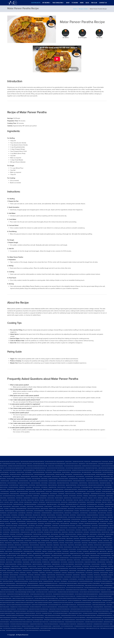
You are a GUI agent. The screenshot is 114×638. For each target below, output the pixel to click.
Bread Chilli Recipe (79, 495)
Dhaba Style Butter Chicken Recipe (62, 517)
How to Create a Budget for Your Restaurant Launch (69, 604)
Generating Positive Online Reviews (47, 613)
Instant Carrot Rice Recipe (53, 493)
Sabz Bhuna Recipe (18, 519)
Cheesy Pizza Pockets (8, 517)
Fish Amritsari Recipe (86, 551)
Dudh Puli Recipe (91, 489)
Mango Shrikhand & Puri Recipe (99, 506)
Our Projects (35, 2)
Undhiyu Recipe (29, 572)
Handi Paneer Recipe (58, 579)
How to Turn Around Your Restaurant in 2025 (54, 604)
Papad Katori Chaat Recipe (96, 538)
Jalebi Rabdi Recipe (9, 549)
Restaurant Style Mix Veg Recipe (97, 487)
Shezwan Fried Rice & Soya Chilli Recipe (27, 474)
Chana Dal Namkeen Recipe (89, 476)
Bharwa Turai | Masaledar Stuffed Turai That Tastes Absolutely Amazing (55, 463)
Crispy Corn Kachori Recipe (78, 564)
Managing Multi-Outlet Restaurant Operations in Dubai (16, 587)
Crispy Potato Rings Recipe (47, 525)
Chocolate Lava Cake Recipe (32, 566)
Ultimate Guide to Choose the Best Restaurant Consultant (43, 626)
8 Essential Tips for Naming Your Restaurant (38, 617)
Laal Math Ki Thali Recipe (56, 506)
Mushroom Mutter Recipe (8, 542)
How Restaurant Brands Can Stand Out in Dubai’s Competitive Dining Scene (76, 589)
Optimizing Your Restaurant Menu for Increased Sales (68, 615)
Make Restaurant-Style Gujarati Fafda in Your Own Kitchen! (67, 525)
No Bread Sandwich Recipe (92, 495)
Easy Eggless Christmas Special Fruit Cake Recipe (77, 553)
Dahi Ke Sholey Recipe (28, 472)
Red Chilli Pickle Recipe (19, 534)
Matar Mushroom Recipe (71, 572)
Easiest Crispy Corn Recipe (28, 502)
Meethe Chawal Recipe (48, 472)
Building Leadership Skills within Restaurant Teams (18, 619)
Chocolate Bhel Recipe (50, 566)
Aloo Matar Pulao (35, 502)
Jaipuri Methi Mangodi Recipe (17, 549)
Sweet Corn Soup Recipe (109, 534)
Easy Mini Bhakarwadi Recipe (30, 489)
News (81, 2)
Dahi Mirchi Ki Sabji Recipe (47, 476)
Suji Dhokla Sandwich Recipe (72, 502)
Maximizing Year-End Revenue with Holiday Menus (84, 604)
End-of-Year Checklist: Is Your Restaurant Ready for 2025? (39, 604)
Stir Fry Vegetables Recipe (26, 536)
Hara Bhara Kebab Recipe (97, 579)
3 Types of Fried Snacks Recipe (92, 519)
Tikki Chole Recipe (8, 523)
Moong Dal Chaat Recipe (103, 557)
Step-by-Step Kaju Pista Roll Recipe (48, 581)
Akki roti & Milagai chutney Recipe (68, 510)
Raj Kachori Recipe (76, 538)
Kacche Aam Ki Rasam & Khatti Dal (62, 508)
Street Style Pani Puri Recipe (104, 521)
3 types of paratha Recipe (82, 536)
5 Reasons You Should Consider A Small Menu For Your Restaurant (34, 615)
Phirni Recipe (89, 538)
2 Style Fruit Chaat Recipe (72, 570)
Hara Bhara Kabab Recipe (91, 549)
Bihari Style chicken (39, 519)
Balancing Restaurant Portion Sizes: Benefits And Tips (104, 615)
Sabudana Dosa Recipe (83, 504)
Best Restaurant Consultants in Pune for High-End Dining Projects (25, 602)
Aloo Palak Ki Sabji (107, 506)
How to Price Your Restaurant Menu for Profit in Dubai (57, 589)
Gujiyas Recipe (2, 551)
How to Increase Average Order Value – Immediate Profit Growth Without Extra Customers (80, 581)
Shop (67, 2)
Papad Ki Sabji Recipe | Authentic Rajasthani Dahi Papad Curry (104, 470)
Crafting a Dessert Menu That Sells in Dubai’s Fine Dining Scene (94, 585)
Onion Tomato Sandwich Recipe (38, 506)
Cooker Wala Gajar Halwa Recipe (106, 491)
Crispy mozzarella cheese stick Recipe (56, 555)
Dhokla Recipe (2, 564)
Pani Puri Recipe (109, 538)
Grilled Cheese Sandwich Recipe (18, 551)
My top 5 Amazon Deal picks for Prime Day (32, 630)
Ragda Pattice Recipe (90, 570)
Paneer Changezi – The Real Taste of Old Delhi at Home (24, 463)
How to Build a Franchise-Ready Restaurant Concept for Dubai (35, 585)
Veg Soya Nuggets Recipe (43, 495)
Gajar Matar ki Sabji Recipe (66, 472)
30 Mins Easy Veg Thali (84, 521)
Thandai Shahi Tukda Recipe (37, 534)
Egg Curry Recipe (23, 553)
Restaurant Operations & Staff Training (21, 583)
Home (75, 9)
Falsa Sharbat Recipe (65, 579)
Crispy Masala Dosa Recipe (47, 564)
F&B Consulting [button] (58, 2)
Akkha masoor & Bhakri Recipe (64, 523)
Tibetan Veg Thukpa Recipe (103, 517)
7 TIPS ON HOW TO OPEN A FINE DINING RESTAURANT (31, 628)
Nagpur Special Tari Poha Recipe (47, 489)
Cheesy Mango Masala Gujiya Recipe (94, 557)
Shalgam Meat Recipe (58, 536)
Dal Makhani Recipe (22, 572)
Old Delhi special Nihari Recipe (85, 540)
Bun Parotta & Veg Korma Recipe (9, 510)
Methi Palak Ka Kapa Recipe (98, 478)
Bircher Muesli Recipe (80, 568)
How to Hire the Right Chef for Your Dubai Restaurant (41, 589)
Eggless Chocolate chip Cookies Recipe (14, 553)
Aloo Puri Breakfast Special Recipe (92, 504)
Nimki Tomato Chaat (95, 517)
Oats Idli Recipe (107, 519)
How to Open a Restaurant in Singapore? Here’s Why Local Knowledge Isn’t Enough (46, 598)
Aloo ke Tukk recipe (19, 570)
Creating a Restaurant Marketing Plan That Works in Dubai (9, 589)
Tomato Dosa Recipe (98, 502)
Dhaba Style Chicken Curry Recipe (11, 555)
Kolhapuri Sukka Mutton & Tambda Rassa (89, 474)
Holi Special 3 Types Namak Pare (58, 510)
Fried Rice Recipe (59, 551)
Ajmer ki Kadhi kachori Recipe (103, 510)
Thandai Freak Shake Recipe (13, 579)
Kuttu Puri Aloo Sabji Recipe (104, 572)
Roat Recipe (40, 476)
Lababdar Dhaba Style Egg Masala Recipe (29, 470)
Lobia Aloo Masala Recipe (61, 504)
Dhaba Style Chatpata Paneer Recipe (22, 555)
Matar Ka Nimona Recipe (54, 534)
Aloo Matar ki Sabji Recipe (48, 506)
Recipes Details (83, 9)
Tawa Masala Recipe (55, 525)
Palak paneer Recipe (61, 540)
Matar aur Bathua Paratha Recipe (86, 472)
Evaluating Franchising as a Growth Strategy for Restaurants (35, 619)
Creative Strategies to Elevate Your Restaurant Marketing (101, 611)
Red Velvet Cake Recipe (40, 538)
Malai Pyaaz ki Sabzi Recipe (20, 495)
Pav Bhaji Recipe (79, 534)
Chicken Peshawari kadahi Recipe (19, 557)
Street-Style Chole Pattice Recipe (25, 476)
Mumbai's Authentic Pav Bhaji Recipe (8, 581)
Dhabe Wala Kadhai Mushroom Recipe (39, 474)
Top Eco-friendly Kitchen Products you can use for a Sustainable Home (15, 630)
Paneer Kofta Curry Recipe (10, 478)
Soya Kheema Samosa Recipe (50, 474)
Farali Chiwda (52, 519)
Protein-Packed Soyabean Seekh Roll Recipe (70, 489)
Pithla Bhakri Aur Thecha (52, 508)
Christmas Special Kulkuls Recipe (94, 555)
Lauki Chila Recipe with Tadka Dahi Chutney (9, 495)
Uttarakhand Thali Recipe (34, 476)
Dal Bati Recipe (19, 564)
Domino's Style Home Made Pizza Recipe (90, 553)
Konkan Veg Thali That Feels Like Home (72, 463)
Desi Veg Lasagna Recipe (22, 523)
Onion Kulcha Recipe (77, 540)
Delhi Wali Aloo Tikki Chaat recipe (28, 570)
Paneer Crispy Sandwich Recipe (105, 476)
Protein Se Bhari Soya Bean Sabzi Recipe (38, 463)
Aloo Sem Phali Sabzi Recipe (5, 491)
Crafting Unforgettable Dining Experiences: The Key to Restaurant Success (58, 611)
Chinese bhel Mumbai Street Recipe (106, 555)
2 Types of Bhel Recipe (31, 525)
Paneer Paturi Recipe (41, 523)
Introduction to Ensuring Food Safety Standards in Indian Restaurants (25, 613)
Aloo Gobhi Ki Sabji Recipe (55, 570)
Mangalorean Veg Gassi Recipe (69, 491)
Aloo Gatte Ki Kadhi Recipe (101, 495)
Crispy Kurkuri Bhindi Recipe (56, 564)
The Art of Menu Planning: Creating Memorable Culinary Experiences (13, 628)
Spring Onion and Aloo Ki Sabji (81, 506)
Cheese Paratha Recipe (25, 568)
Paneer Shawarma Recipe (71, 517)
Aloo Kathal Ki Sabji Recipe (65, 506)
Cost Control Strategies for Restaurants (15, 626)
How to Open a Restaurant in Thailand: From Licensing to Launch (66, 596)
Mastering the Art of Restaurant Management (28, 626)
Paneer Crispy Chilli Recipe (36, 540)
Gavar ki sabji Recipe (101, 504)
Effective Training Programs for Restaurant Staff (68, 619)
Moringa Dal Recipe (69, 487)
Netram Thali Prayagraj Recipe (107, 487)
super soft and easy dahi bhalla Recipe (5, 536)
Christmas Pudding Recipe (6, 566)
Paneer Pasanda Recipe (48, 523)
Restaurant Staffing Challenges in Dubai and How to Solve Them (56, 587)
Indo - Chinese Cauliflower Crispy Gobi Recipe (67, 564)
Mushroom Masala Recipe (73, 523)
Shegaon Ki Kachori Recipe (44, 508)
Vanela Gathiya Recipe (44, 487)
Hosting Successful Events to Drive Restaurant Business (94, 617)
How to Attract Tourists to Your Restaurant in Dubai (107, 587)
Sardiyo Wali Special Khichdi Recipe (76, 472)
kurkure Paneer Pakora (64, 502)
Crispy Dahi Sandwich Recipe (5, 474)
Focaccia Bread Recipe (65, 551)
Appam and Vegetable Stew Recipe (32, 523)
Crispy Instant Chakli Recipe (16, 476)
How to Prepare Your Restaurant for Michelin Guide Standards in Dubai (16, 585)
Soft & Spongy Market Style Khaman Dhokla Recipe (64, 470)
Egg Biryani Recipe (29, 553)
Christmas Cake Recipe (51, 579)
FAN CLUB (94, 2)
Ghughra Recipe (44, 551)
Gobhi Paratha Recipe (38, 551)
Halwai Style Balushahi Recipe (100, 549)
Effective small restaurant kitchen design (97, 619)
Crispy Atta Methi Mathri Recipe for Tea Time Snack (98, 493)
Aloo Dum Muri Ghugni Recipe (4, 472)
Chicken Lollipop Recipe (28, 557)
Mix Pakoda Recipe (55, 542)
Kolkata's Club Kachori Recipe (61, 487)
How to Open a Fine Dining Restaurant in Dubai (74, 600)
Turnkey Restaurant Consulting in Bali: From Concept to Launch (97, 589)
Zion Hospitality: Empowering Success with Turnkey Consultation (83, 626)
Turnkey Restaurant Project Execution (33, 583)
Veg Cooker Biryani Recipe (52, 521)
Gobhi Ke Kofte (2, 517)
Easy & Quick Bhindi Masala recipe (18, 504)
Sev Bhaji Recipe (85, 495)
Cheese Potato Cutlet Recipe (89, 579)
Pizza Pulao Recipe (110, 523)
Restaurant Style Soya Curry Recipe (52, 504)
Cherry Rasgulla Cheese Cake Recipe (15, 568)
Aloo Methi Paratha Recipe (10, 489)
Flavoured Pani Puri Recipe (3, 579)
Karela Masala (16, 502)
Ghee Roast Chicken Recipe (51, 551)
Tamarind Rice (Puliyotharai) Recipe (39, 510)
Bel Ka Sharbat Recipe (73, 506)
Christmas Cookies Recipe (15, 566)
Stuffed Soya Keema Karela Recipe (16, 536)
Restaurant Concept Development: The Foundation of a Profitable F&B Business (89, 583)
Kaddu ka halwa (104, 502)
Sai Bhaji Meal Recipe (17, 538)
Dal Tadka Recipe (16, 572)
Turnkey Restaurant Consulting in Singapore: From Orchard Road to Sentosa (86, 596)
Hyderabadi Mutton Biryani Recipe (103, 525)
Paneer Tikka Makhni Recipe (4, 540)
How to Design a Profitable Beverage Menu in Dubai (91, 587)
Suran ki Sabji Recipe (13, 472)
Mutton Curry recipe (57, 581)
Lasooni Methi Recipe (61, 493)
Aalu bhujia (33, 519)
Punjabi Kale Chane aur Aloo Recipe (70, 493)
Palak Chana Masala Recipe (80, 476)
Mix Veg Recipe (77, 510)
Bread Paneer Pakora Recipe (54, 568)
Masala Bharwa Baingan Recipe (80, 572)
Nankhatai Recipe (2, 525)
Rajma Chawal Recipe (62, 538)
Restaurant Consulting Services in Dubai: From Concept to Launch (58, 600)
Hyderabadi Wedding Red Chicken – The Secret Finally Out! (99, 461)
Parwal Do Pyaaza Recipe (94, 510)
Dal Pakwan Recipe (12, 534)
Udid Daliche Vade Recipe (20, 472)
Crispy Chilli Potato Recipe (90, 502)
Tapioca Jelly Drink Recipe (36, 487)
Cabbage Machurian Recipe (52, 487)
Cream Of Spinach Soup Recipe (76, 555)
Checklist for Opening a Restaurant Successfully (98, 604)
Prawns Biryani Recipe (22, 487)
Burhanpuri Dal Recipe (68, 461)
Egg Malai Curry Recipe (67, 521)
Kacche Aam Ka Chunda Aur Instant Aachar (34, 508)
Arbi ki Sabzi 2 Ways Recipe (46, 534)
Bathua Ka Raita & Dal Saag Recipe (85, 510)
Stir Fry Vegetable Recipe (57, 572)
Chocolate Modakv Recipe (23, 566)
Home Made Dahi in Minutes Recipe (58, 489)
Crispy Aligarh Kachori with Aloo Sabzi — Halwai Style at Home (81, 461)
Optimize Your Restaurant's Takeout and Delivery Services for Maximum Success (81, 611)
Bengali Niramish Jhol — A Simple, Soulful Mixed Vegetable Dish (88, 463)
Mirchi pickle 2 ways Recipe (69, 542)
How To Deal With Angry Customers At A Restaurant (60, 613)
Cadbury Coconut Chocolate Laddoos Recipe (35, 568)
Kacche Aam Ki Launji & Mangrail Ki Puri (80, 508)
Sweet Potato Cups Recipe (101, 534)
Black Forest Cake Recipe (72, 568)
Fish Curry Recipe (79, 551)
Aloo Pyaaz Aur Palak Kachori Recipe (20, 478)
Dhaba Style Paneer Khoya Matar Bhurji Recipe (103, 553)
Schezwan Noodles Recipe (3, 538)
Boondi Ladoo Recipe (32, 491)
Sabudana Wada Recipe (24, 538)
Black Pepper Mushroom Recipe (63, 568)
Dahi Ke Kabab (21, 502)
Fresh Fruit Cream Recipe (29, 510)
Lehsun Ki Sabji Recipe (98, 489)
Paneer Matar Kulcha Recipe (7, 476)
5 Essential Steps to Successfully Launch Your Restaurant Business (15, 615)
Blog (87, 2)
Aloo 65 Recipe (6, 508)
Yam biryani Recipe (65, 495)
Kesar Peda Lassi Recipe (21, 579)
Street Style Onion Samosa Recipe (42, 521)
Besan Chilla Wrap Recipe (100, 568)
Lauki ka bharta (6, 502)
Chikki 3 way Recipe (68, 566)
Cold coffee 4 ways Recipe (85, 555)
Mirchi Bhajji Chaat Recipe (16, 517)
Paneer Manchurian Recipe (20, 540)
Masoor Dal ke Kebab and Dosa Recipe (93, 521)
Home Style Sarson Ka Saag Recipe (8, 572)
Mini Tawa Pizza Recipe (72, 495)
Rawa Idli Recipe (47, 538)
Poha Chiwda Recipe (97, 476)
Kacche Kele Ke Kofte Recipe (82, 502)
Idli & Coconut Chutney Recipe (37, 549)
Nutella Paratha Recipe (94, 540)
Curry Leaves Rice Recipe (28, 495)
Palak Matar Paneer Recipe (32, 517)
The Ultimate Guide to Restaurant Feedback (24, 617)
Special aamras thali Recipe (35, 536)
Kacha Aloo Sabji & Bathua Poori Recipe (107, 489)
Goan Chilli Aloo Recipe (76, 487)
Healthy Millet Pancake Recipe (86, 525)
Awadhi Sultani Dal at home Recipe (83, 489)
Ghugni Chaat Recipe (82, 478)
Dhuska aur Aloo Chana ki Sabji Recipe (34, 493)
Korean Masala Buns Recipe (45, 493)
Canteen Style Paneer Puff (71, 476)
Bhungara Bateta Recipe (86, 493)
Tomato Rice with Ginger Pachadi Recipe (58, 491)
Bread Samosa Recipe (13, 491)
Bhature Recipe (86, 568)
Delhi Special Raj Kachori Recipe (75, 519)
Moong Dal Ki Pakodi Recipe (33, 542)
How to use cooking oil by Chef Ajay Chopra (70, 628)
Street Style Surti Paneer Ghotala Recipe (15, 474)
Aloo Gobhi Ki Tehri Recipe (46, 570)
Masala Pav (11, 502)
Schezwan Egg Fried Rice (107, 536)
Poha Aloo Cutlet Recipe (56, 523)
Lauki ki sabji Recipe (23, 506)
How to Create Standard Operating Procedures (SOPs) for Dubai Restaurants (35, 587)
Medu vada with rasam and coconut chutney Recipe (105, 542)
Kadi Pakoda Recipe (96, 572)
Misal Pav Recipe (61, 542)
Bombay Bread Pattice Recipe (57, 472)
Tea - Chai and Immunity (81, 628)
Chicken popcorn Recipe (10, 557)
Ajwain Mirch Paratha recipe (64, 570)
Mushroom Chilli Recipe (58, 519)
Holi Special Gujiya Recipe (48, 510)
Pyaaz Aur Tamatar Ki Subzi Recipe (92, 508)
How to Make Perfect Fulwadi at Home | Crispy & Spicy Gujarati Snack (54, 461)
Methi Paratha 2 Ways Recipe (93, 542)
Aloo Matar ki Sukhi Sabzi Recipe (53, 478)
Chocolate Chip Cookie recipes (41, 566)
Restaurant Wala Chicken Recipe (102, 508)
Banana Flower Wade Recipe (36, 478)
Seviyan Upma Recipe (59, 495)
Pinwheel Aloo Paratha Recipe (40, 491)
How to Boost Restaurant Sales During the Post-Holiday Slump (82, 602)
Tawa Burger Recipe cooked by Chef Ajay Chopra (21, 581)
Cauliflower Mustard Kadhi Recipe (97, 472)
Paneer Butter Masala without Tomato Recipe (91, 523)
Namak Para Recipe (106, 540)
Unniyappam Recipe (56, 557)
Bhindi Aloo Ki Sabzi (71, 508)
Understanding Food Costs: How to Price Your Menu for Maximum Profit (63, 602)
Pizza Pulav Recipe (61, 534)
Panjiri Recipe (45, 517)
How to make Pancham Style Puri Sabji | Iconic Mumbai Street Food (12, 470)
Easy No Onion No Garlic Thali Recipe (70, 534)
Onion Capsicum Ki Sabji (90, 506)
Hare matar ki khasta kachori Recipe (82, 549)
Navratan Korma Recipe (30, 506)
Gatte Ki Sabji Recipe (64, 476)
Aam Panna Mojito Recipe (73, 579)
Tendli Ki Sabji (110, 502)
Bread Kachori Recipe (86, 534)
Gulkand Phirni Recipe (109, 549)
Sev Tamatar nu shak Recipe (74, 536)
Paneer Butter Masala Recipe (45, 540)
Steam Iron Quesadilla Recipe (81, 570)
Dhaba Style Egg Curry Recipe (26, 519)
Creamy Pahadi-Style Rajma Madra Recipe (38, 472)
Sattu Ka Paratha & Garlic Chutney (40, 470)
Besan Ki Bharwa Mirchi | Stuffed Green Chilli (72, 504)
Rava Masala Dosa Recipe (54, 538)
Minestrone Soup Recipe (77, 542)
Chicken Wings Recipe (64, 581)
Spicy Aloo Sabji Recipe (51, 495)
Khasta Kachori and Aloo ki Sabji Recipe (11, 525)
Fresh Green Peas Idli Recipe (91, 491)
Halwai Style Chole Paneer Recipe (51, 470)
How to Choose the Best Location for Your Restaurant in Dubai (74, 587)
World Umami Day (38, 613)
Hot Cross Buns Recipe (64, 549)
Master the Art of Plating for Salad (5, 619)
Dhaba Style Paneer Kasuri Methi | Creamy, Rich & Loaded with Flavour (10, 461)
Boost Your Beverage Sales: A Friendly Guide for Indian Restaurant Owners (37, 611)
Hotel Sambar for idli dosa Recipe (47, 549)
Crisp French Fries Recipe (86, 564)
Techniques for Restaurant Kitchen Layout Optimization (83, 619)
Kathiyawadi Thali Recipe (38, 489)
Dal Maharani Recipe (6, 534)
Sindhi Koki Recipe (51, 536)
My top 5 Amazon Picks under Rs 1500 (45, 630)
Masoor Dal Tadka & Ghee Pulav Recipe (22, 491)
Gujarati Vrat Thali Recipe (8, 551)
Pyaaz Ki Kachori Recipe (83, 538)
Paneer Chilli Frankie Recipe (75, 521)
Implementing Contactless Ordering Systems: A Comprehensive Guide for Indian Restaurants (13, 611)
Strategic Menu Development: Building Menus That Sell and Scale (48, 583)
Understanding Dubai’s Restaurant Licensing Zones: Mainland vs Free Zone (55, 585)
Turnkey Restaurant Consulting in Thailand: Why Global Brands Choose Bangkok (44, 596)
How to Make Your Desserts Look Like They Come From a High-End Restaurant (74, 617)
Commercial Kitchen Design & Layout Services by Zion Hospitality (68, 583)
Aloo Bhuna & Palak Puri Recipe (14, 493)
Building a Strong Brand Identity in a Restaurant (75, 613)
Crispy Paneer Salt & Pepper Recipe (37, 564)
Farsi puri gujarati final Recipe (48, 557)
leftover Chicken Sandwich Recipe (94, 566)
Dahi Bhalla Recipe (84, 519)
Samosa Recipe (10, 538)
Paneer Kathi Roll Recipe (28, 540)
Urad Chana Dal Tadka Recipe (41, 504)
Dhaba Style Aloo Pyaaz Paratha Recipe (10, 564)
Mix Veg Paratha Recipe (43, 579)
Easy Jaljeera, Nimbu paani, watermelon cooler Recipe (61, 553)
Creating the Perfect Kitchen (56, 626)
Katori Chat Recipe (39, 517)
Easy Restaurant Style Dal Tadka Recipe (38, 553)
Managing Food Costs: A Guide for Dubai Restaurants (25, 589)
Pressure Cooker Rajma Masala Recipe (80, 491)
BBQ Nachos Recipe (107, 568)
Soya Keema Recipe (5, 519)
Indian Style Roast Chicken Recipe (27, 549)
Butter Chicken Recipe (46, 568)
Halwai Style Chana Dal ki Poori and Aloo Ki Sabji (53, 502)
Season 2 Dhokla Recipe (99, 536)
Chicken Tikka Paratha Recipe (76, 566)
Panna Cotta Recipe (103, 538)
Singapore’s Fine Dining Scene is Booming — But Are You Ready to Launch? (22, 598)
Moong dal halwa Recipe (41, 542)
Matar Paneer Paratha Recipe (52, 517)
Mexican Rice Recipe (85, 542)
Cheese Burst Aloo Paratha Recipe (13, 487)
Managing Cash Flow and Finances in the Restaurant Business (53, 617)
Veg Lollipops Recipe (60, 521)
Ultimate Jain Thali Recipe (3, 487)
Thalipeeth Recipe (81, 523)
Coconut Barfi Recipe (103, 564)
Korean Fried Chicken (95, 525)
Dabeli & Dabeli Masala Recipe (27, 564)
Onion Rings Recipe (105, 579)
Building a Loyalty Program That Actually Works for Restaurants (43, 602)
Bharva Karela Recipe (46, 519)
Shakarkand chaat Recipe (65, 536)
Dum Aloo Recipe (78, 525)
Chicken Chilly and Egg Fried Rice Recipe (75, 557)
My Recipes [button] (45, 2)
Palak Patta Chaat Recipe (53, 540)
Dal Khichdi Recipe (31, 555)
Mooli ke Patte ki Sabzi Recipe (86, 517)
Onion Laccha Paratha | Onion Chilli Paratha (6, 504)
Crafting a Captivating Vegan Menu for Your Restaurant (52, 615)
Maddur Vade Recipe (3, 489)
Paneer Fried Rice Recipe (89, 572)
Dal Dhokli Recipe (64, 572)
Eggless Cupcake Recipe (103, 551)
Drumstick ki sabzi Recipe (15, 506)
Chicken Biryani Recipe (6, 568)
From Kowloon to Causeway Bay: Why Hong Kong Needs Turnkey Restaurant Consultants (12, 600)
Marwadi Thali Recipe (44, 478)
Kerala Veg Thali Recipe (39, 525)
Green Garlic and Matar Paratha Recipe (108, 472)
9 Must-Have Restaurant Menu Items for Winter (98, 602)
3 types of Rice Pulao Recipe (91, 536)
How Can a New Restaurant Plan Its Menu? (67, 626)
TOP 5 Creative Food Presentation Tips (108, 617)
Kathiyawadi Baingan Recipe (24, 493)
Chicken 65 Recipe (85, 557)
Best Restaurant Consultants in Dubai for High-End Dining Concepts (91, 600)
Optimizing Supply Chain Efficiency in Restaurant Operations (52, 619)
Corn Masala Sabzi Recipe (89, 478)
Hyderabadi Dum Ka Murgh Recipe (20, 510)
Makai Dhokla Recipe (36, 579)
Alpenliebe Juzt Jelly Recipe (11, 570)
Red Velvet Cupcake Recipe (32, 538)
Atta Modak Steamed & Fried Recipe (32, 521)
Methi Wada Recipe (36, 495)
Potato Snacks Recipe (13, 521)
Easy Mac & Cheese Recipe (48, 553)
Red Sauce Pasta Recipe (49, 572)
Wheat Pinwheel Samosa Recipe (22, 525)
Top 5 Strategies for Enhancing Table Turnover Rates (90, 613)
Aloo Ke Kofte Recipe (12, 508)
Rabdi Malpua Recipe (101, 519)
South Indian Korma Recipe (43, 536)
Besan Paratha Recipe (93, 568)
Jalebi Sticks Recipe (3, 549)
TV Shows (75, 2)
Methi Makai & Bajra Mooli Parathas (101, 474)
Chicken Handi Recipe (35, 572)
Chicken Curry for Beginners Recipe (38, 557)
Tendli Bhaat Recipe (42, 572)
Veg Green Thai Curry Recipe (102, 523)
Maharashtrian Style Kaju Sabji (60, 474)
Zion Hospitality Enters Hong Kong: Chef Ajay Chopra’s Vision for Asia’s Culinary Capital (100, 598)
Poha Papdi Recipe (79, 493)
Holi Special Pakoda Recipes (28, 534)
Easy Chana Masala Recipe (7, 506)
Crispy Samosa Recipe (38, 555)
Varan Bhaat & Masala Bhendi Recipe (108, 478)
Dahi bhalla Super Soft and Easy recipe (99, 570)
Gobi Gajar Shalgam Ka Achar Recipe (29, 551)
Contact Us (103, 2)
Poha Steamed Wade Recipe (66, 519)
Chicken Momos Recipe (103, 566)
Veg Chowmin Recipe (81, 579)
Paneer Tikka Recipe (12, 540)
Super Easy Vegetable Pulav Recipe (21, 508)
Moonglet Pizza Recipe (16, 542)
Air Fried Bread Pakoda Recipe (21, 521)
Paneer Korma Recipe (49, 491)
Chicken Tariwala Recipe (85, 566)
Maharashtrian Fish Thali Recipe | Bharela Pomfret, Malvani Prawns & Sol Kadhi (83, 470)
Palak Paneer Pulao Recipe (56, 476)
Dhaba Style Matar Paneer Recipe (78, 474)
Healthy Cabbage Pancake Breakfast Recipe (30, 504)
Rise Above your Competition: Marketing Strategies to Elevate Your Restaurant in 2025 (19, 604)
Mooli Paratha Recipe (49, 542)
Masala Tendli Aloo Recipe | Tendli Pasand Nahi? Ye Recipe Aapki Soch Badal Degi (32, 461)
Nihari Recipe (100, 540)
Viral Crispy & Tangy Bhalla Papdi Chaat (86, 487)
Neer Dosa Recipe (98, 491)
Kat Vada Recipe (29, 478)
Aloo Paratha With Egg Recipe (38, 570)
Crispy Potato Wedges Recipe (46, 555)
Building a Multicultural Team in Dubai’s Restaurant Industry (75, 585)
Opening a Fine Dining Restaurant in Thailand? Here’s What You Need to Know (21, 596)
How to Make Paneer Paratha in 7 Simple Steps (35, 581)
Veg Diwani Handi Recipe (56, 549)
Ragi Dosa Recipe (78, 517)
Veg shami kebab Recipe (93, 534)
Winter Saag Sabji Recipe (68, 474)
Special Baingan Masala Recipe (73, 478)
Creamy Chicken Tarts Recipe (67, 555)
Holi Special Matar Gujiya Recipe (20, 489)
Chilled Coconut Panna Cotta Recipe (59, 566)
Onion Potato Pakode (42, 502)
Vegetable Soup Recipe (109, 495)
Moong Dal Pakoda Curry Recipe (63, 478)
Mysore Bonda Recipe (15, 523)
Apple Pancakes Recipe (24, 517)
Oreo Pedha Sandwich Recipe (69, 540)
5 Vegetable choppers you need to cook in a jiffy (92, 628)
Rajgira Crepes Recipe (70, 538)
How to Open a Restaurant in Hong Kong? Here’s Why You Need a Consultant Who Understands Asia (73, 598)
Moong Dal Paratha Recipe (24, 542)
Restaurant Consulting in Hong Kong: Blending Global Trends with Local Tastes (37, 600)
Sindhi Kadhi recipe (12, 519)
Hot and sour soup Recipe (72, 549)
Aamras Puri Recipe (29, 487)
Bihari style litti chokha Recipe (64, 557)
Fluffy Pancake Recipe (73, 551)
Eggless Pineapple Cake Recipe (94, 551)
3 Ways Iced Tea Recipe (29, 579)
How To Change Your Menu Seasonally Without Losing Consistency (86, 615)
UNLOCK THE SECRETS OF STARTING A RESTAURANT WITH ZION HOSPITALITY (51, 628)
